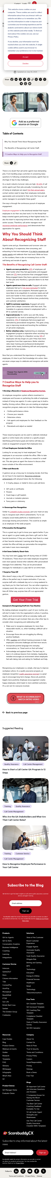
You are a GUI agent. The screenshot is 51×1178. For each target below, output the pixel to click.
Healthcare (30, 982)
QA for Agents (8, 937)
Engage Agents (32, 946)
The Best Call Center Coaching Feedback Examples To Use (34, 1106)
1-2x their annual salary (35, 190)
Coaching (6, 950)
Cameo (20, 555)
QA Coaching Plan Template (33, 1011)
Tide (4, 981)
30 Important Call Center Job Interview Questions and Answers (35, 1089)
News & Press (31, 1045)
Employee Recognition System (33, 390)
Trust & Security (32, 1049)
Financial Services (33, 979)
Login (24, 3)
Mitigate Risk (31, 959)
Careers (29, 1059)
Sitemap (29, 1069)
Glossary (5, 1065)
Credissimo (6, 1015)
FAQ (4, 1062)
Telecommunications (34, 992)
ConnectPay (7, 985)
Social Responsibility (34, 1062)
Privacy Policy (31, 1055)
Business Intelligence (10, 947)
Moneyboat (6, 991)
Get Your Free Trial (25, 599)
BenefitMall (6, 995)
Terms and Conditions (34, 1052)
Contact (17, 3)
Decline (25, 63)
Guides (5, 1052)
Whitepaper (6, 1069)
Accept (25, 57)
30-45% (39, 184)
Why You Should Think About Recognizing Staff (23, 141)
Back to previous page (16, 712)
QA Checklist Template (35, 1003)
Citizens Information (10, 978)
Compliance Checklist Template (34, 1017)
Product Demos (8, 1045)
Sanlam (5, 1008)
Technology (30, 969)
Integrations (7, 957)
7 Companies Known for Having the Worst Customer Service (35, 1098)
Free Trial (30, 1075)
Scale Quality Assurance (35, 956)
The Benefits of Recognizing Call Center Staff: (22, 148)
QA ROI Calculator (33, 1028)
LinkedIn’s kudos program (20, 511)
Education (30, 972)
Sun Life (5, 1001)
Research (5, 1055)
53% (41, 336)
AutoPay (5, 988)
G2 (3, 1079)
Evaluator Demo (8, 1093)
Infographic (6, 1072)
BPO (28, 966)
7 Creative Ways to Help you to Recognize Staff (23, 154)
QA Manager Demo (9, 1090)
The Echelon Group (9, 1011)
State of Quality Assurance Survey (36, 1023)
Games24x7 (6, 971)
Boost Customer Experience (32, 942)
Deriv (4, 975)
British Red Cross (8, 1005)
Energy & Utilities (32, 976)
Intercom (5, 968)
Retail (28, 986)
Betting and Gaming (34, 962)
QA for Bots (7, 940)
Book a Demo (31, 1072)
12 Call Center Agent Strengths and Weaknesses (34, 1114)
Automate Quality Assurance (33, 951)
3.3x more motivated (30, 288)
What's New (6, 1075)
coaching (14, 640)
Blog (4, 1042)
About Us (30, 1039)
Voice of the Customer (34, 937)
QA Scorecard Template (35, 1007)
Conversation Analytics (11, 944)
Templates (6, 1059)
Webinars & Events (9, 1049)
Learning (5, 954)
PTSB (4, 998)
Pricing (29, 1065)
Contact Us (30, 1042)
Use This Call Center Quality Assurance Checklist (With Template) (36, 1123)
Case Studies (7, 1039)
